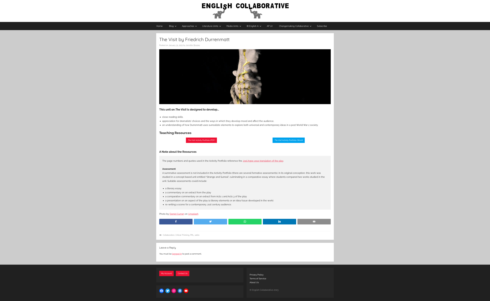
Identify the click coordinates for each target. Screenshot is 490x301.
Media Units (232, 26)
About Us (254, 282)
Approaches (188, 26)
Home (159, 26)
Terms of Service (258, 278)
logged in (177, 254)
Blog (171, 26)
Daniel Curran (177, 214)
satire (197, 235)
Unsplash (193, 214)
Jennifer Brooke (193, 45)
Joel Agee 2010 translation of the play (263, 160)
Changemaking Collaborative (294, 26)
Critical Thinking (182, 235)
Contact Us (182, 273)
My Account (166, 273)
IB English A (253, 26)
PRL (192, 235)
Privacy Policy (257, 274)
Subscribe (322, 26)
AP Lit (270, 26)
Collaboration (169, 235)
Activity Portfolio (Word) (288, 140)
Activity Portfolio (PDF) (201, 140)
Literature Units (210, 26)
